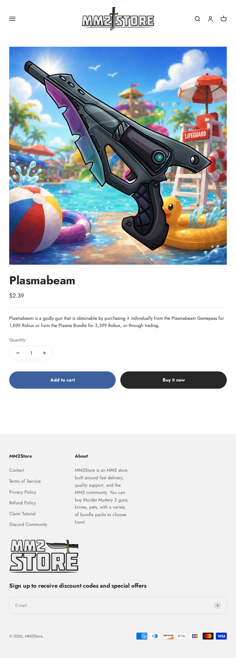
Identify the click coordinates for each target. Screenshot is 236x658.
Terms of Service (25, 481)
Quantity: (18, 339)
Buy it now (174, 380)
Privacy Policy (22, 492)
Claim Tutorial (22, 513)
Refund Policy (22, 502)
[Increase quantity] (44, 353)
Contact (16, 470)
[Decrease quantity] (17, 353)
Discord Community (28, 524)
